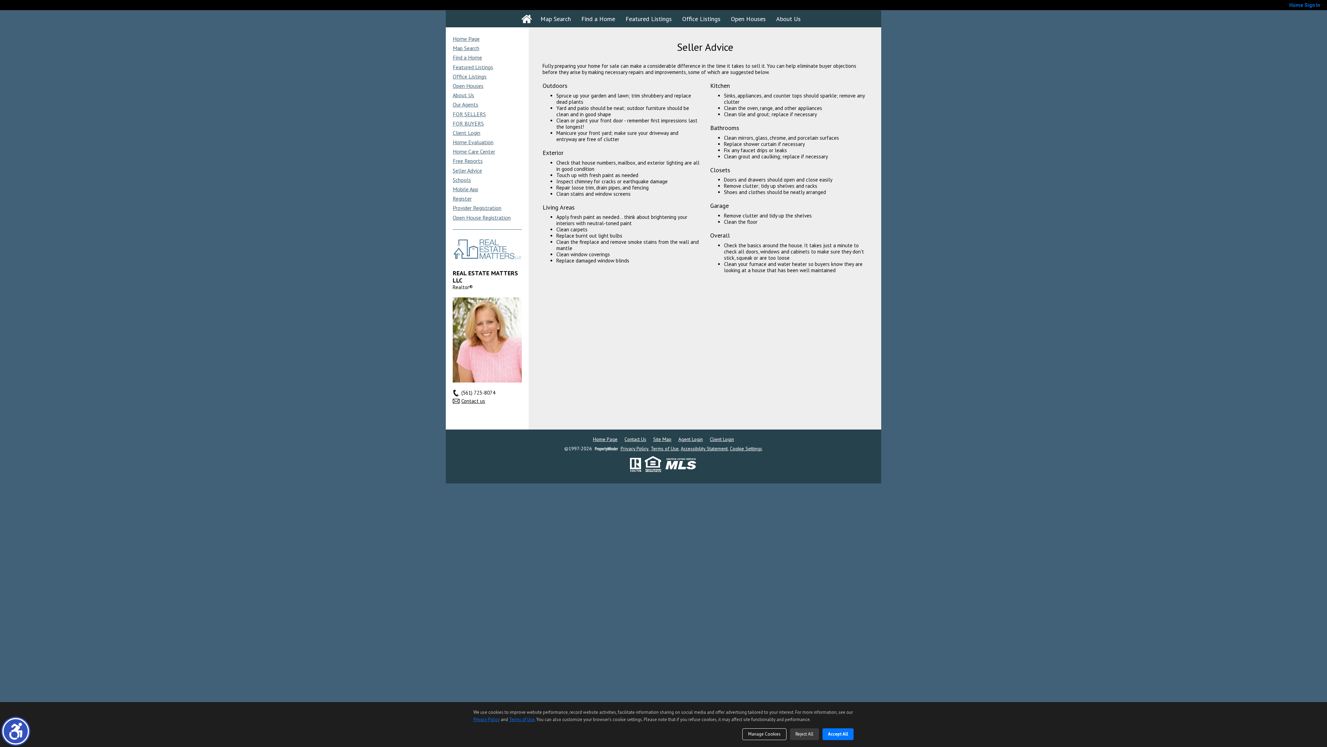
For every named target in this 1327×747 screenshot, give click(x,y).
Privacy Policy (635, 449)
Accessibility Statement (704, 449)
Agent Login (690, 439)
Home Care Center (474, 151)
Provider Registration (477, 207)
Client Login (466, 132)
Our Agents (465, 104)
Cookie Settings (746, 449)
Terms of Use (665, 449)
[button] (15, 731)
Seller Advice (467, 170)
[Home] (526, 19)
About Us (788, 19)
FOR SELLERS (469, 114)
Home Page (466, 38)
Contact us (473, 401)
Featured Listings (648, 19)
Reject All (804, 734)
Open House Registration (482, 217)
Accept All (838, 734)
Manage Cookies (764, 734)
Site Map (662, 439)
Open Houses (748, 19)
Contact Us (635, 439)
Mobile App (465, 189)
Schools (462, 179)
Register (462, 198)
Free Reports (468, 160)
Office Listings (701, 19)
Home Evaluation (473, 142)
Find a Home (598, 19)
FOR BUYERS (468, 123)
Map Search (555, 19)
